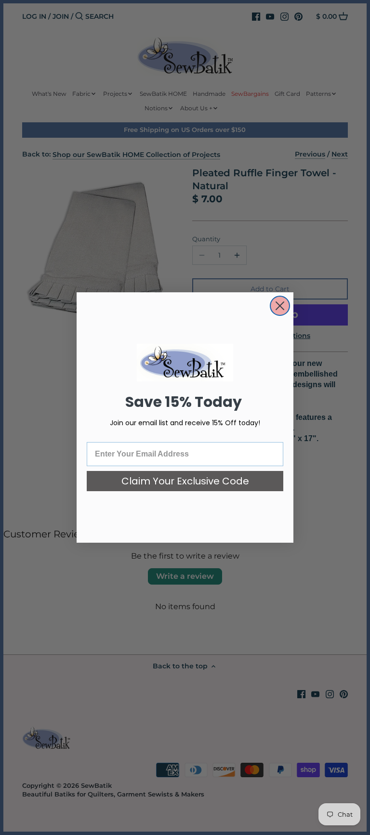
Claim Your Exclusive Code (185, 481)
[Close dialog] (280, 305)
